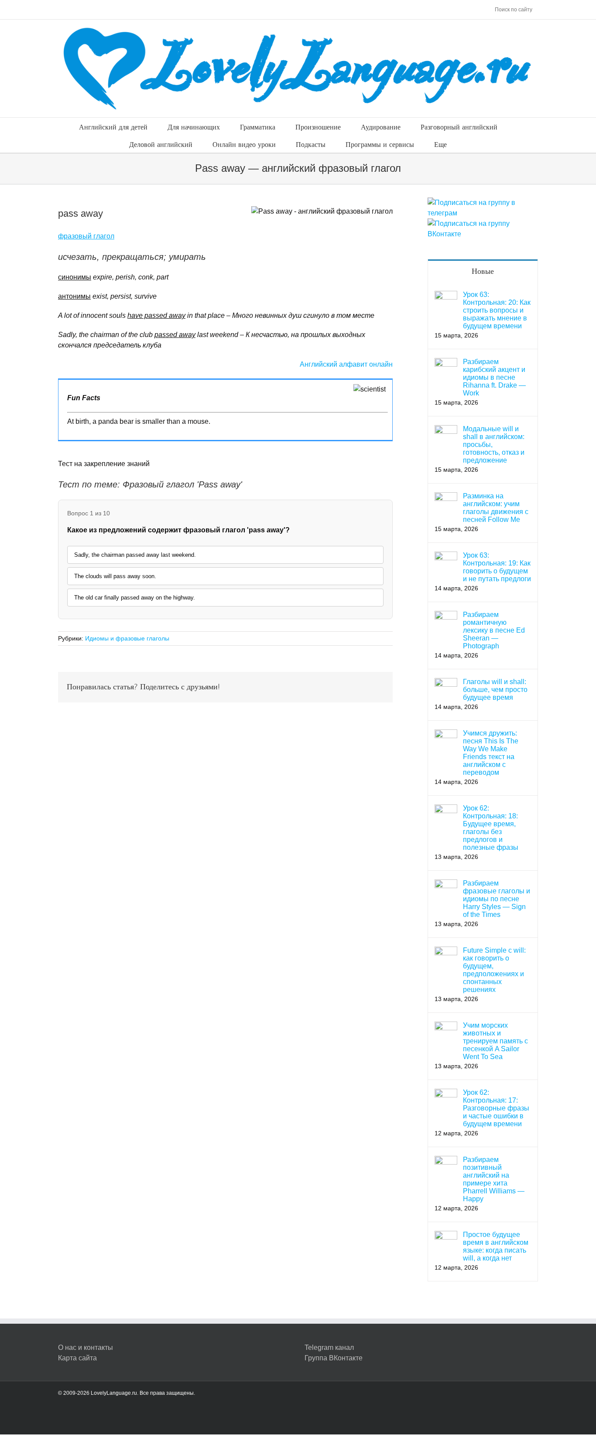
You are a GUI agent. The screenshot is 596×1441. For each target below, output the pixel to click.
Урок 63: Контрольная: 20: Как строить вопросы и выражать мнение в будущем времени (497, 310)
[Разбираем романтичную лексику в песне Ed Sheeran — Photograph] (446, 616)
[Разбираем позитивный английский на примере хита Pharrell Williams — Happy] (446, 1161)
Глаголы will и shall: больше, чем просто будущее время (495, 689)
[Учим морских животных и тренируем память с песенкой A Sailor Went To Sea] (446, 1026)
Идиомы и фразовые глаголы (127, 638)
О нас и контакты (85, 1347)
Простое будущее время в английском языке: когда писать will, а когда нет (495, 1246)
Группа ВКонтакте (334, 1358)
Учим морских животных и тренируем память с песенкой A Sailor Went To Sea (495, 1041)
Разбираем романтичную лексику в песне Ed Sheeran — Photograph (494, 630)
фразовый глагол (86, 236)
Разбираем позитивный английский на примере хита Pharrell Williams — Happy (493, 1179)
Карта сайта (77, 1358)
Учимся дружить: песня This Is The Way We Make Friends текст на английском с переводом (490, 752)
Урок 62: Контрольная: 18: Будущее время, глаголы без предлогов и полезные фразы (490, 827)
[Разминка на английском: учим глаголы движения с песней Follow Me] (446, 497)
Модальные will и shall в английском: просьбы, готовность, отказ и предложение (493, 444)
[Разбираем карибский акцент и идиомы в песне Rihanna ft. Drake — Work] (446, 363)
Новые (483, 271)
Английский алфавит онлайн (346, 364)
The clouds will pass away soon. (115, 576)
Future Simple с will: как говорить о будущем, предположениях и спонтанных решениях (494, 970)
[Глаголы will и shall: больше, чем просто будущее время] (446, 683)
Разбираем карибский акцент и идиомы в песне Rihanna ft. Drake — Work (494, 377)
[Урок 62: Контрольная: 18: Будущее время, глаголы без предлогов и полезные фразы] (446, 809)
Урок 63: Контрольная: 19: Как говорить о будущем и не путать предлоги (497, 567)
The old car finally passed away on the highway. (134, 597)
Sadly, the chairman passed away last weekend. (135, 555)
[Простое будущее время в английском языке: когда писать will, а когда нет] (446, 1236)
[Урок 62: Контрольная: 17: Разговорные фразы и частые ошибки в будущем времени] (446, 1093)
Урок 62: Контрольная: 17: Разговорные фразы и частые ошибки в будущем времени (496, 1108)
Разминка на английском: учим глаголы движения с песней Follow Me (495, 507)
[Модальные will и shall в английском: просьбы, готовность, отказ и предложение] (446, 430)
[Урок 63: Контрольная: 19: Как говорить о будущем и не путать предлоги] (446, 556)
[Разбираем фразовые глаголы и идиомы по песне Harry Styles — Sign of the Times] (446, 884)
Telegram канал (329, 1347)
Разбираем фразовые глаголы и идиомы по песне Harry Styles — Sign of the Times (496, 898)
